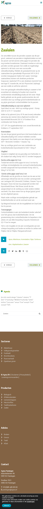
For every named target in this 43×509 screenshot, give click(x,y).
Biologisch (7, 395)
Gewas (6, 437)
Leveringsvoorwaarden (9, 377)
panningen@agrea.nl (10, 490)
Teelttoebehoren (10, 405)
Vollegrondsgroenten (11, 351)
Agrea (10, 239)
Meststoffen (8, 402)
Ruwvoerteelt (9, 359)
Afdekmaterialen (10, 397)
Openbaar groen (10, 361)
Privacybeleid (25, 375)
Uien (9, 244)
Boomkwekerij (9, 356)
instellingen (30, 502)
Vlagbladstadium (17, 244)
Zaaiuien (8, 50)
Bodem (6, 434)
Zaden (6, 408)
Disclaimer (15, 375)
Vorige (9, 18)
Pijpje (32, 239)
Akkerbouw (16, 239)
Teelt (6, 440)
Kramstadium (25, 239)
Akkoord (6, 505)
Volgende (34, 18)
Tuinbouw (37, 239)
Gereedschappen (10, 400)
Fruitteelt (7, 353)
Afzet (6, 443)
